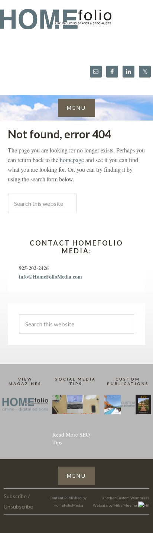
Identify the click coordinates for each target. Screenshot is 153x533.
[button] (76, 108)
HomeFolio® (76, 23)
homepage (72, 160)
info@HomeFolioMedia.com (50, 276)
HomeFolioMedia (68, 505)
